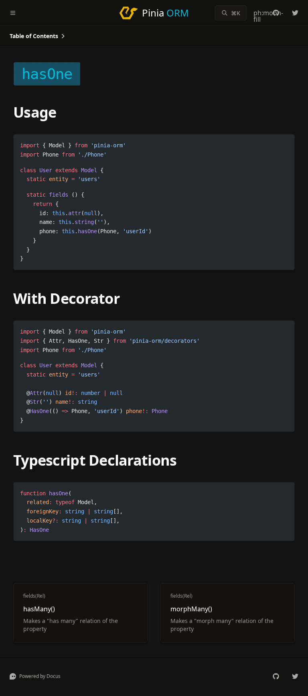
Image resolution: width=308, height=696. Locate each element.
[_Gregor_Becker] (295, 12)
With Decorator (66, 298)
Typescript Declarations (94, 460)
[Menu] (16, 12)
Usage (34, 112)
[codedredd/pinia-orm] (276, 12)
